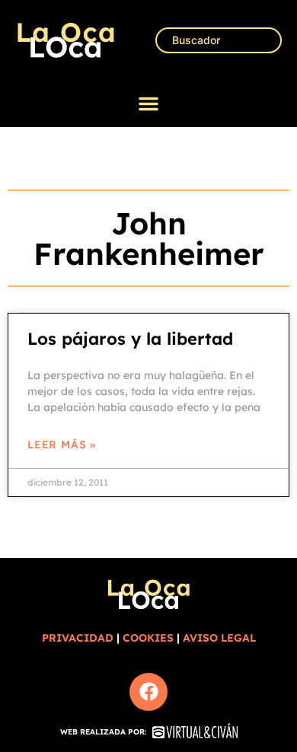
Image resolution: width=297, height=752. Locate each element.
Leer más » (61, 444)
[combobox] (218, 40)
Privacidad (77, 638)
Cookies (148, 638)
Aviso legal (219, 638)
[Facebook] (148, 692)
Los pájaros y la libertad (130, 338)
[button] (148, 103)
